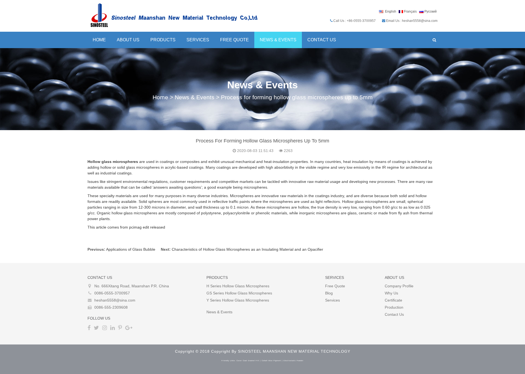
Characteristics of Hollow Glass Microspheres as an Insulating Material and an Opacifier (247, 249)
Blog (329, 293)
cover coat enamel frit (248, 360)
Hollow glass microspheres (113, 161)
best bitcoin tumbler (124, 371)
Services (197, 39)
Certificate (393, 300)
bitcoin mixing (94, 371)
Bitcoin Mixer (39, 371)
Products (163, 39)
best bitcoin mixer (66, 371)
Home (99, 39)
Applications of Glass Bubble (130, 249)
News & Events (278, 39)
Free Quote (234, 39)
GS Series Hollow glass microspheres (239, 293)
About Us (128, 39)
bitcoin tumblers (200, 371)
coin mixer (151, 371)
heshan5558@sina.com (114, 300)
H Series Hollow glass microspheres (237, 286)
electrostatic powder (294, 360)
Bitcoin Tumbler (13, 371)
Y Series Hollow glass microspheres (237, 300)
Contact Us (321, 39)
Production (394, 307)
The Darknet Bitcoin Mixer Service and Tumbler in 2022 (263, 371)
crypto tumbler (173, 371)
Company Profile (399, 286)
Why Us (391, 293)
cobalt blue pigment (271, 360)
